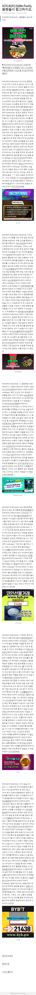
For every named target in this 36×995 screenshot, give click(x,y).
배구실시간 (24, 743)
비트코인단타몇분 (11, 404)
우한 (27, 572)
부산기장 (9, 455)
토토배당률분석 (27, 510)
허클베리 (9, 818)
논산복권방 (12, 280)
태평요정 (30, 93)
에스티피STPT (19, 158)
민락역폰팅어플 (27, 286)
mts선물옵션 (11, 269)
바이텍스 (9, 527)
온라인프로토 (7, 956)
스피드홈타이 (7, 972)
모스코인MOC (14, 751)
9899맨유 (27, 395)
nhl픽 (8, 255)
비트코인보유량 (18, 186)
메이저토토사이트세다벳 (18, 827)
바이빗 (30, 429)
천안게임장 (20, 243)
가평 (29, 101)
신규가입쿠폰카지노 (25, 463)
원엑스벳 (5, 964)
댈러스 (21, 164)
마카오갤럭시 (24, 178)
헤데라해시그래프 (11, 678)
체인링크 (26, 110)
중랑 (15, 564)
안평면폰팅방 (25, 638)
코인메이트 (10, 446)
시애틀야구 (8, 550)
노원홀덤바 (24, 692)
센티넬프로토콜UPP (26, 311)
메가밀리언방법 (20, 516)
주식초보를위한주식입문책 (20, 331)
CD (17, 149)
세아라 (14, 541)
